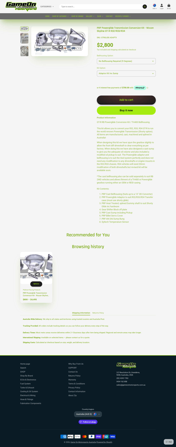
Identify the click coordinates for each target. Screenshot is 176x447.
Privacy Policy (74, 388)
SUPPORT (72, 368)
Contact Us (73, 372)
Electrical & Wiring (27, 395)
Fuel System (25, 384)
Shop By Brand (26, 376)
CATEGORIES (45, 6)
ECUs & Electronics (28, 380)
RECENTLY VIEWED (122, 16)
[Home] (21, 6)
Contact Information (76, 391)
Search (23, 368)
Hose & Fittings (26, 399)
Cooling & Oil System (29, 391)
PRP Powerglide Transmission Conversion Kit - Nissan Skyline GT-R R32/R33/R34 (36, 277)
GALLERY (89, 16)
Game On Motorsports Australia (83, 442)
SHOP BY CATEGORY (59, 16)
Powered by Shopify (104, 442)
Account (162, 6)
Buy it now (126, 110)
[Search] (145, 6)
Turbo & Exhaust (27, 388)
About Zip (72, 395)
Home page (25, 364)
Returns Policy (74, 376)
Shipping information (81, 313)
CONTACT (109, 16)
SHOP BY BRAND (77, 16)
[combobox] (103, 6)
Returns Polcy (98, 313)
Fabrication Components (30, 403)
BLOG (99, 16)
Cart (169, 6)
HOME (47, 16)
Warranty (72, 380)
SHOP (22, 372)
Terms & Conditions (76, 384)
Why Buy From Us (75, 364)
